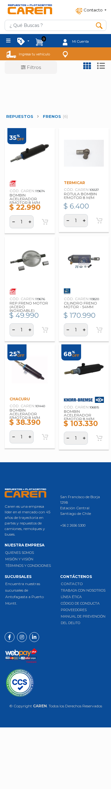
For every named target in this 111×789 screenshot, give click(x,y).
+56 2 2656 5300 (72, 525)
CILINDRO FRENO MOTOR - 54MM (80, 305)
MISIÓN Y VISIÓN (19, 559)
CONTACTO (72, 583)
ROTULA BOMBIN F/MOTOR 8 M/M (80, 196)
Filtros (33, 67)
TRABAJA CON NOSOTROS (83, 590)
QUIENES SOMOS (19, 552)
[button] (90, 9)
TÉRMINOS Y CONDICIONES (28, 565)
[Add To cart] (45, 221)
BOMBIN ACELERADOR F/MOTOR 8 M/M (25, 199)
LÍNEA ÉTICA (71, 597)
